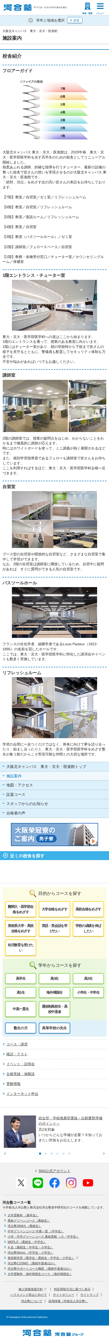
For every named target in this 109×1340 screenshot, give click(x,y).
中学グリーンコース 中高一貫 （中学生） (36, 1231)
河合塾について (31, 1301)
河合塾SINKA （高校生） (25, 1226)
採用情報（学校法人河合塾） (68, 1301)
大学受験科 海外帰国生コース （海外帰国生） (40, 1274)
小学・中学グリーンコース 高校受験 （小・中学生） (43, 1236)
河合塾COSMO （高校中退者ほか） (32, 1263)
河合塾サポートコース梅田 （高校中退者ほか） (40, 1268)
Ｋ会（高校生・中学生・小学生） (30, 1247)
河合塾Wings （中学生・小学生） (30, 1252)
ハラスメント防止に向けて (28, 1295)
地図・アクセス (19, 785)
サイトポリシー (63, 1295)
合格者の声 (15, 813)
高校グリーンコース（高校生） (29, 1220)
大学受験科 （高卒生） (23, 1215)
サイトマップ (89, 1295)
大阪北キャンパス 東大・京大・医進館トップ (46, 767)
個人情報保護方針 (31, 1289)
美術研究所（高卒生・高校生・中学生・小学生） (41, 1258)
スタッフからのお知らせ (27, 804)
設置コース (15, 795)
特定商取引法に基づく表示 (72, 1289)
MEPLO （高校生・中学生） (27, 1242)
